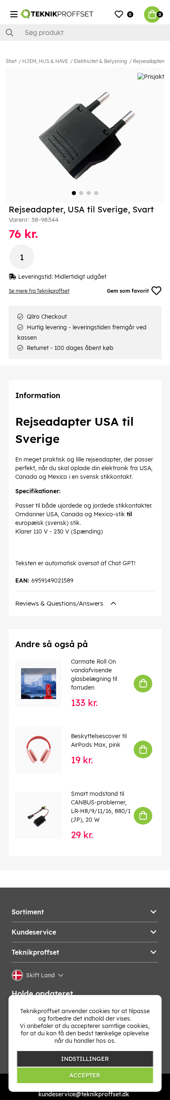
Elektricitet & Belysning (100, 61)
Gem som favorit (128, 291)
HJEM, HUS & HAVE (45, 61)
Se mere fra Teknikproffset (39, 291)
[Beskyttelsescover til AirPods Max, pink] (44, 749)
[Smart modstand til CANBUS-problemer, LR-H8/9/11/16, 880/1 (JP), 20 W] (44, 815)
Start (11, 61)
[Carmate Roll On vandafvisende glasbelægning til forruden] (44, 683)
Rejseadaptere (149, 61)
